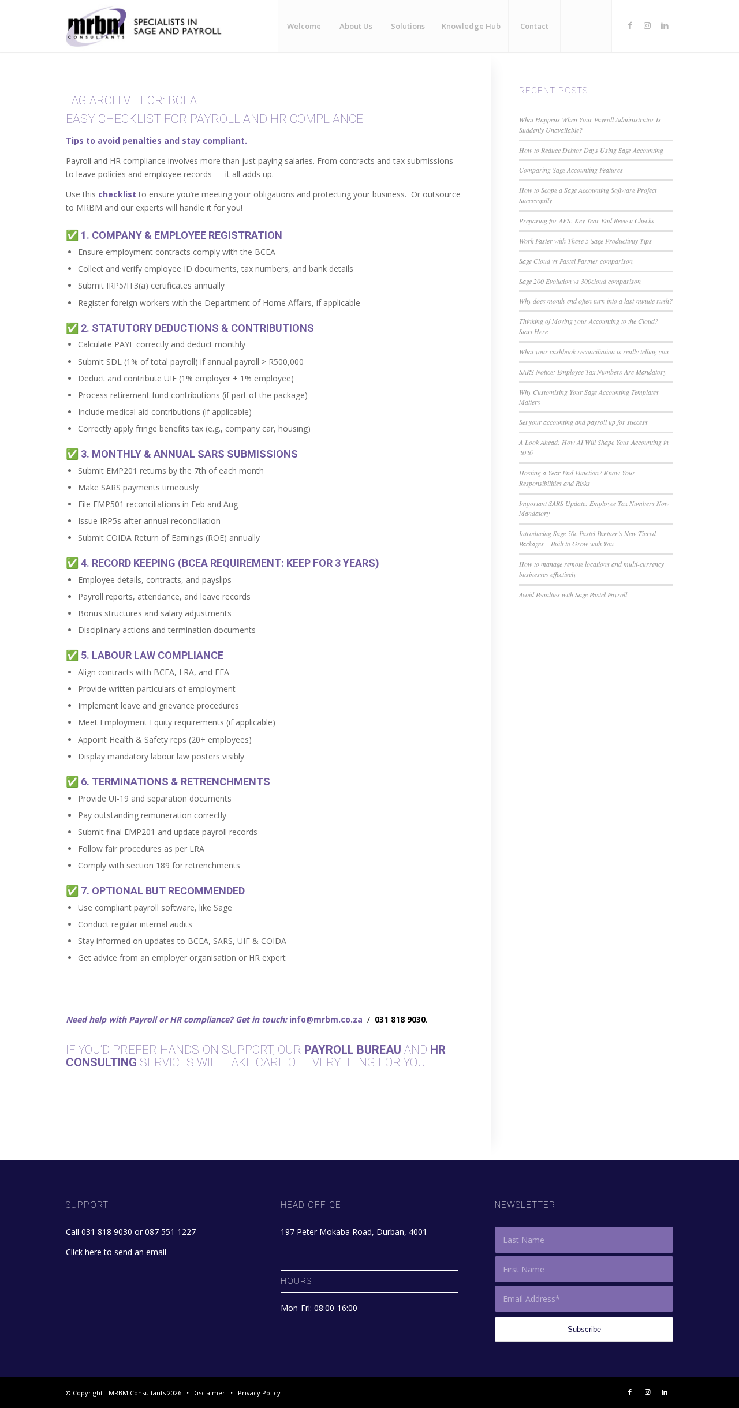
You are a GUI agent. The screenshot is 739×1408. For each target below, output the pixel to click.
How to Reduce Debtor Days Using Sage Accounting (591, 150)
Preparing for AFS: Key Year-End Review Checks (586, 220)
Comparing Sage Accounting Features (571, 169)
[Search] (586, 26)
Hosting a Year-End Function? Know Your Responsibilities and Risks (577, 478)
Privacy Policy (259, 1392)
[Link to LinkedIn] (664, 25)
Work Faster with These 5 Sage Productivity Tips (585, 240)
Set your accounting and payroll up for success (583, 421)
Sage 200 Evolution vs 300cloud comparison (580, 281)
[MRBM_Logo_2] (148, 26)
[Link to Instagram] (647, 25)
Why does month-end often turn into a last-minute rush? (596, 300)
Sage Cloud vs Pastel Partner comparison (576, 260)
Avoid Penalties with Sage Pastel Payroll (573, 594)
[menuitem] (304, 26)
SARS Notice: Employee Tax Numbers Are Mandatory (592, 371)
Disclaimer (208, 1392)
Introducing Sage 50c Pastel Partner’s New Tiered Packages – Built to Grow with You (587, 538)
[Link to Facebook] (630, 25)
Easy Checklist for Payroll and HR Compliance (214, 119)
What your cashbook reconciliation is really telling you (594, 351)
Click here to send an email (116, 1251)
